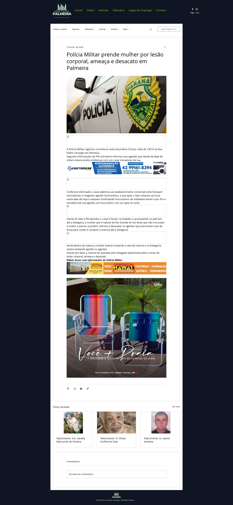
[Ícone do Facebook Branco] (192, 9)
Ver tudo (176, 406)
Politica (114, 29)
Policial (102, 29)
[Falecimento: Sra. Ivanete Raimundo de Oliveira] (72, 422)
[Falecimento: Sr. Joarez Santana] (160, 422)
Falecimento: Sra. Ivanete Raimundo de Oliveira (70, 440)
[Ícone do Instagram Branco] (196, 9)
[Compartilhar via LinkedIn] (81, 388)
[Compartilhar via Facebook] (68, 388)
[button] (151, 29)
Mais (125, 29)
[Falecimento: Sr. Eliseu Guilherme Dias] (116, 422)
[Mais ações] (164, 47)
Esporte (75, 29)
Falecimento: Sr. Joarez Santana (157, 440)
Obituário (89, 29)
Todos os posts (60, 29)
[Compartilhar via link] (87, 388)
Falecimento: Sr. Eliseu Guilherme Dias (113, 440)
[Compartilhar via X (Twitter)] (74, 388)
